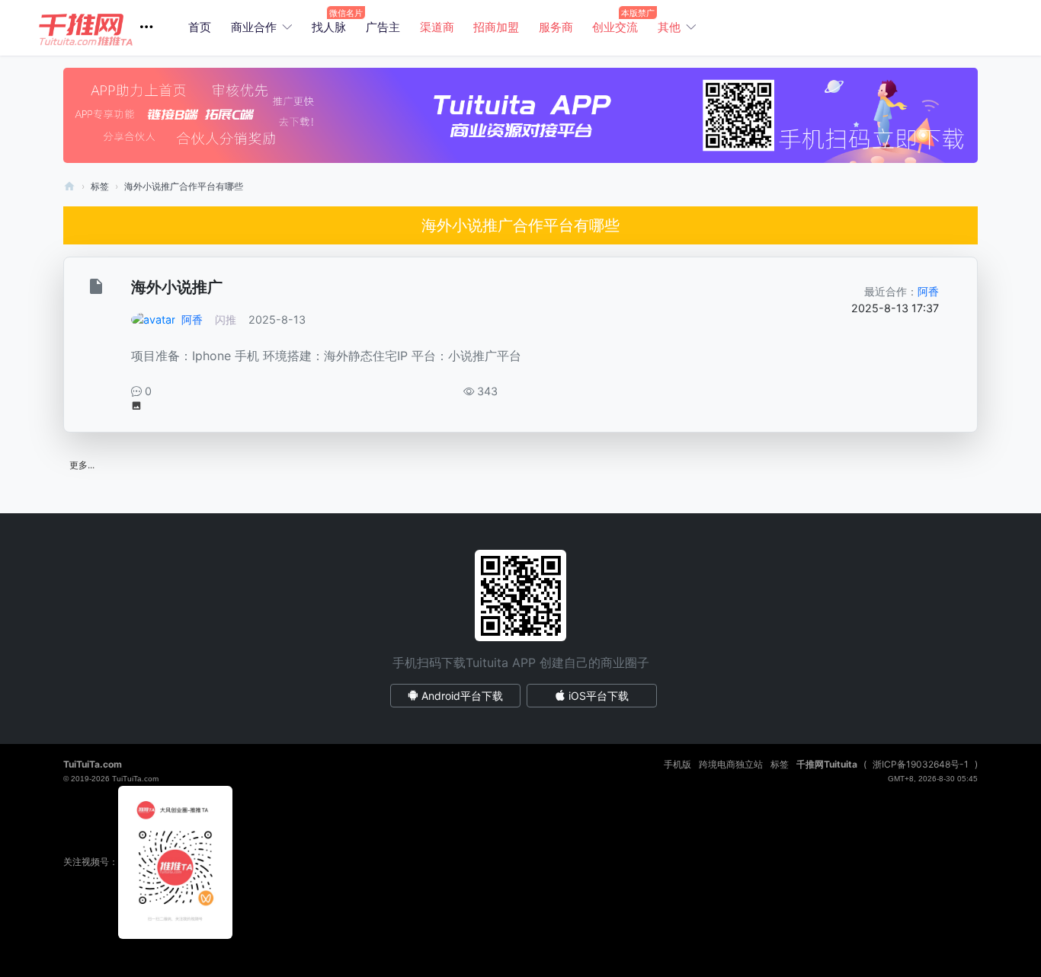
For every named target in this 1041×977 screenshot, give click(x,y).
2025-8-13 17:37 (895, 308)
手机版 (677, 764)
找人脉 (329, 27)
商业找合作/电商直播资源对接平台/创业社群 (69, 186)
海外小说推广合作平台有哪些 (183, 186)
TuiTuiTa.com (92, 764)
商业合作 (254, 27)
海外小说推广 (177, 287)
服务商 (556, 27)
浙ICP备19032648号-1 (921, 764)
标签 (100, 186)
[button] (101, 28)
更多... (81, 465)
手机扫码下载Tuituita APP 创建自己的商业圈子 (520, 662)
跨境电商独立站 (731, 764)
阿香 (192, 319)
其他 (669, 27)
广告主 (383, 27)
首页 (199, 27)
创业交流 (615, 27)
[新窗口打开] (98, 289)
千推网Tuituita (826, 764)
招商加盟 (496, 27)
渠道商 (437, 27)
